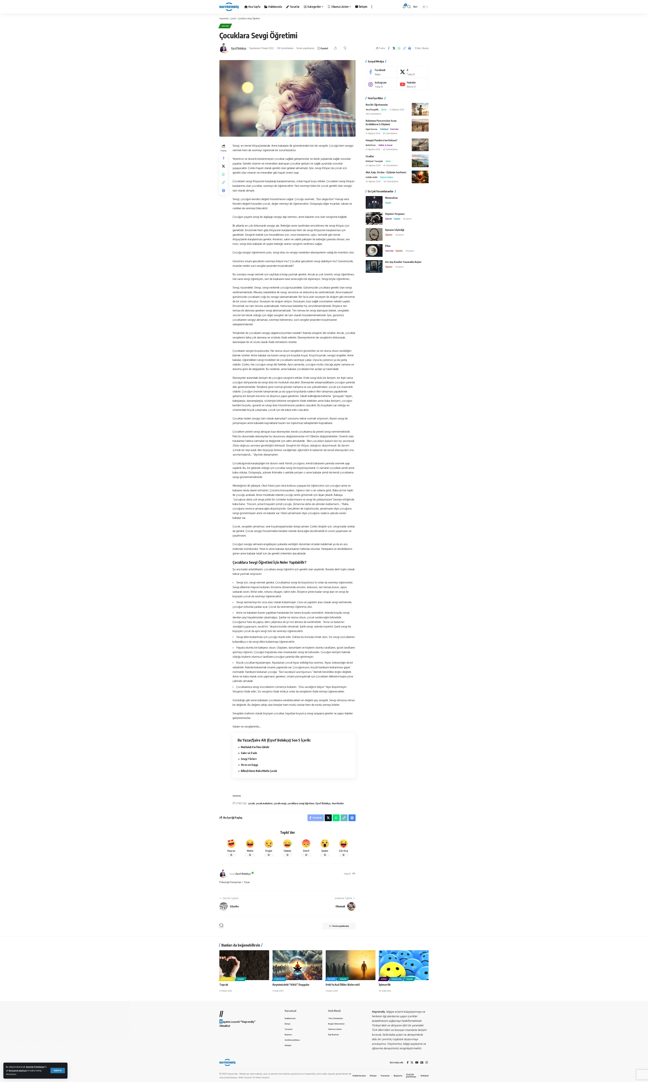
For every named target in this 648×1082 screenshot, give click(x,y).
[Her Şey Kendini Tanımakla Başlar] (374, 266)
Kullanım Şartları (18, 1070)
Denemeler (227, 979)
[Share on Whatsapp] (399, 48)
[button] (57, 1070)
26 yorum (399, 234)
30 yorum (407, 218)
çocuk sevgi (280, 803)
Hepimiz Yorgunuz (395, 213)
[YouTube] (416, 1062)
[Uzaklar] (420, 161)
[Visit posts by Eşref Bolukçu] (224, 48)
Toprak (223, 984)
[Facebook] (381, 72)
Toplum (396, 218)
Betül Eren (371, 145)
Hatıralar (394, 129)
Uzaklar (370, 156)
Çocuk (225, 26)
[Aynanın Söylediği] (374, 234)
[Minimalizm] (374, 202)
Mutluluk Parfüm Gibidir (255, 747)
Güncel (388, 218)
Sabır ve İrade (249, 753)
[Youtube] (413, 84)
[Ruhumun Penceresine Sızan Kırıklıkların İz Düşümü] (420, 125)
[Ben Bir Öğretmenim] (420, 109)
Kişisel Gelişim (386, 177)
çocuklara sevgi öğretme (301, 803)
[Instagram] (381, 84)
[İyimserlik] (404, 965)
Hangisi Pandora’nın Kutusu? (381, 140)
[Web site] (354, 873)
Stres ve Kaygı (249, 764)
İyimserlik (384, 984)
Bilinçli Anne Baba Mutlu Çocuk (259, 771)
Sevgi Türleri (248, 759)
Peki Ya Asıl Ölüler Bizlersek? (343, 984)
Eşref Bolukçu (238, 48)
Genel (384, 979)
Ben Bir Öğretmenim (377, 104)
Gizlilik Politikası (35, 1066)
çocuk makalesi (264, 803)
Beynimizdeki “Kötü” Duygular (291, 984)
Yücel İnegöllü (372, 109)
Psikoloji (280, 979)
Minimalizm (391, 197)
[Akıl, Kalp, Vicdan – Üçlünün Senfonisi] (420, 177)
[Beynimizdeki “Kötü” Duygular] (297, 965)
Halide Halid (371, 177)
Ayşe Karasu (371, 129)
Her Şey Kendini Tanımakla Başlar (403, 262)
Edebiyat (384, 129)
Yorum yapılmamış (305, 48)
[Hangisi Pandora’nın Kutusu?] (420, 145)
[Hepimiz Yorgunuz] (374, 218)
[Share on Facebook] (388, 48)
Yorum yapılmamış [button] (340, 926)
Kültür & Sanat (386, 145)
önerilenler (338, 803)
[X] (413, 72)
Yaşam (388, 202)
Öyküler (389, 234)
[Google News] (422, 1062)
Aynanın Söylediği (394, 229)
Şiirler (384, 109)
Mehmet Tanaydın (374, 161)
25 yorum (399, 266)
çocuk (251, 803)
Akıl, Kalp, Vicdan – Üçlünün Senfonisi (386, 172)
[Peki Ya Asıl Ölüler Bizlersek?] (350, 965)
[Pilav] (374, 250)
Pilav (387, 245)
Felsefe (331, 979)
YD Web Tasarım (261, 1077)
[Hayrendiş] (229, 7)
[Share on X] (394, 48)
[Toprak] (244, 965)
